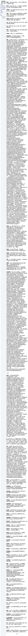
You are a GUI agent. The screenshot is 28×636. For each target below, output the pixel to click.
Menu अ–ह (3, 6)
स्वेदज (2, 12)
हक (1, 15)
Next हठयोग (3, 9)
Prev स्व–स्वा (3, 7)
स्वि (1, 10)
